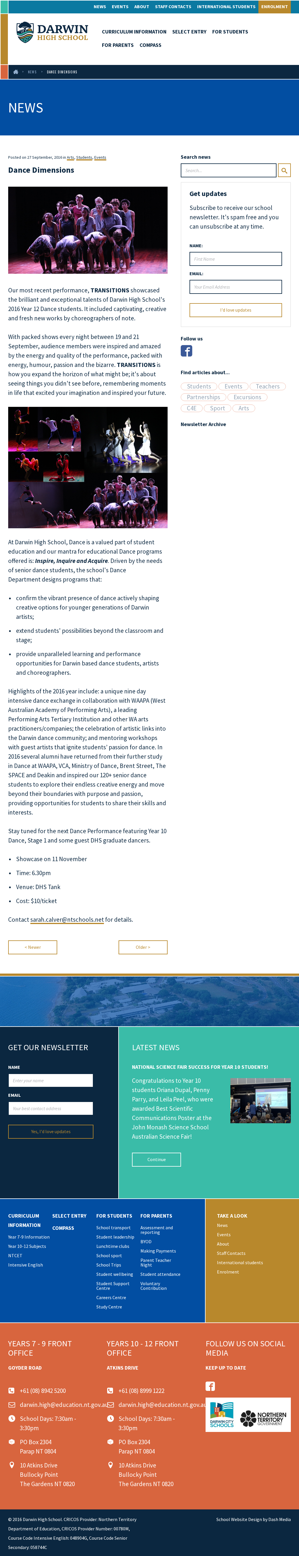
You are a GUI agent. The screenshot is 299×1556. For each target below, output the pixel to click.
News (100, 6)
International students (226, 6)
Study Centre (109, 1307)
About (141, 6)
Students (84, 157)
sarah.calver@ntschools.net (67, 919)
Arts (70, 157)
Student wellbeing (114, 1274)
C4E (192, 408)
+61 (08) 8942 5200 (43, 1391)
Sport (217, 408)
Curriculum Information (134, 31)
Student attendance (160, 1274)
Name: (196, 245)
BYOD (146, 1241)
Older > (143, 947)
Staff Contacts (173, 6)
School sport (109, 1255)
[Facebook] (186, 350)
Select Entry (189, 31)
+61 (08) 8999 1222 (141, 1391)
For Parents (118, 45)
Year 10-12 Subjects (27, 1246)
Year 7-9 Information (29, 1237)
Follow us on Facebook (210, 1386)
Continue (156, 1159)
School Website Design (239, 1519)
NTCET (15, 1255)
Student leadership (115, 1237)
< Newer (33, 947)
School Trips (108, 1265)
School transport (113, 1227)
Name (14, 1067)
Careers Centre (111, 1297)
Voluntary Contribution (153, 1286)
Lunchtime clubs (112, 1246)
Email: (196, 273)
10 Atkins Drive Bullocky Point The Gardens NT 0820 (47, 1474)
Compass (150, 45)
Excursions (247, 397)
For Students (230, 31)
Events (120, 6)
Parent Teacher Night (155, 1262)
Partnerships (203, 397)
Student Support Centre (113, 1286)
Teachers (268, 386)
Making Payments (158, 1251)
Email (14, 1095)
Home (16, 72)
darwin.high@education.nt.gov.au (64, 1405)
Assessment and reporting (156, 1230)
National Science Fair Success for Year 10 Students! (200, 1067)
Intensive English (25, 1265)
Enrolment (274, 6)
